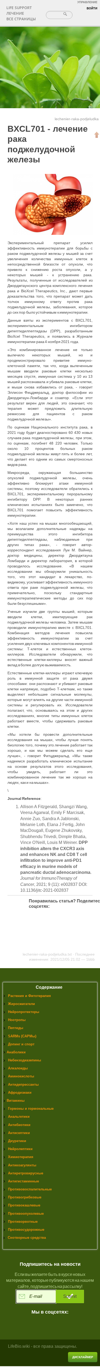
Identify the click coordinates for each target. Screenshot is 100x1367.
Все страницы (21, 19)
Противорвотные (23, 1222)
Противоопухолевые (26, 1214)
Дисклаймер (82, 1357)
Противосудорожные (26, 1230)
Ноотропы (17, 1020)
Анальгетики (19, 1117)
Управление (87, 2)
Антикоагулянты (22, 1165)
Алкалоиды (18, 1068)
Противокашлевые (24, 1205)
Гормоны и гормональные (31, 1109)
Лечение (15, 13)
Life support (19, 8)
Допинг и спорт (21, 1044)
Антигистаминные (23, 1181)
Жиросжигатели (21, 1004)
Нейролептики (20, 1149)
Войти (92, 8)
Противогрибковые (24, 1197)
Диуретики (17, 1141)
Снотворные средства (27, 1238)
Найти (65, 14)
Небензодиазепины (24, 1060)
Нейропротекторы (23, 1012)
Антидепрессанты (23, 1084)
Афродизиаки (19, 1093)
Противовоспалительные (30, 1189)
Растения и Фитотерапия (29, 996)
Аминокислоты (21, 1076)
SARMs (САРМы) (22, 1036)
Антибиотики (19, 1125)
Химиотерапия (20, 1157)
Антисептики (19, 1133)
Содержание (49, 987)
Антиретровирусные (25, 1173)
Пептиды (15, 1028)
